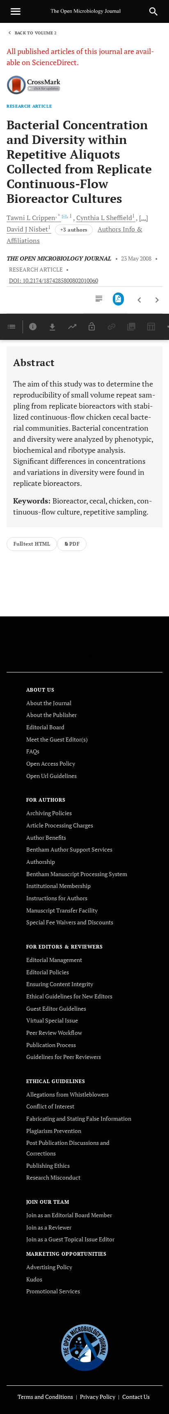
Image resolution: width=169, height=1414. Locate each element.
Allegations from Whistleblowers (67, 1094)
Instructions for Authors (56, 898)
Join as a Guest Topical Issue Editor (70, 1239)
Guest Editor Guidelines (56, 1008)
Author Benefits (46, 837)
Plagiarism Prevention (53, 1131)
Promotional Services (53, 1291)
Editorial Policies (47, 972)
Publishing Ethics (48, 1165)
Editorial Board (45, 727)
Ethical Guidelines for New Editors (69, 996)
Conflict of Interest (50, 1106)
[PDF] (118, 299)
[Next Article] (156, 300)
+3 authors (73, 230)
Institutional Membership (58, 886)
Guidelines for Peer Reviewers (63, 1057)
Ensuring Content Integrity (59, 984)
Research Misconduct (53, 1177)
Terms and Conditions (45, 1397)
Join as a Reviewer (48, 1227)
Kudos (34, 1279)
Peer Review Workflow (54, 1032)
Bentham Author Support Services (69, 849)
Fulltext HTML (32, 544)
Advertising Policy (49, 1267)
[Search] (153, 11)
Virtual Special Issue (52, 1020)
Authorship (40, 861)
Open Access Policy (50, 763)
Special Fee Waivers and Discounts (69, 922)
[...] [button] (143, 217)
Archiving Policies (49, 813)
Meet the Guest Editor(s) (57, 739)
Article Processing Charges (59, 825)
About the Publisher (51, 715)
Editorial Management (54, 960)
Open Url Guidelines (51, 776)
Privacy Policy (97, 1397)
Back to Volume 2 (36, 33)
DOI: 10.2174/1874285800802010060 (53, 280)
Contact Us (136, 1397)
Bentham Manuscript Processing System (76, 874)
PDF (74, 544)
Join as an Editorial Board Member (69, 1215)
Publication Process (51, 1045)
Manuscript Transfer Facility (62, 910)
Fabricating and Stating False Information (78, 1118)
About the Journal (48, 703)
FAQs (32, 751)
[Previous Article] (139, 300)
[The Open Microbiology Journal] (84, 1346)
